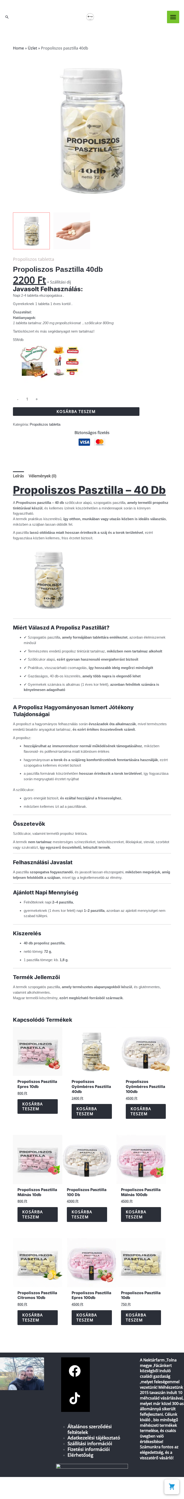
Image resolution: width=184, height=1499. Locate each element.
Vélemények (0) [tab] (42, 476)
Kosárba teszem (76, 411)
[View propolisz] (31, 230)
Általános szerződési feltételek (90, 1429)
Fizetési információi (89, 1449)
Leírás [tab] (18, 476)
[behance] (75, 1398)
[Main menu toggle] (173, 17)
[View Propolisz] (71, 230)
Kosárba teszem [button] (32, 1106)
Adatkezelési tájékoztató (94, 1438)
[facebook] (75, 1371)
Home (18, 48)
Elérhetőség (80, 1455)
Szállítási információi (90, 1443)
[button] (7, 17)
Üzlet (32, 48)
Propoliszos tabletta (33, 259)
